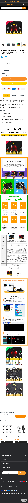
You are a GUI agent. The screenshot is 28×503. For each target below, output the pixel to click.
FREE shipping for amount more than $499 (10, 1)
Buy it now (14, 83)
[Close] (26, 1)
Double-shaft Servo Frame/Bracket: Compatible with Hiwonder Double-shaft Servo (6, 437)
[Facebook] (2, 56)
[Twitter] (5, 56)
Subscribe (22, 473)
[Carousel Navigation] (26, 421)
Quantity (3, 73)
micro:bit (2, 49)
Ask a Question (21, 416)
